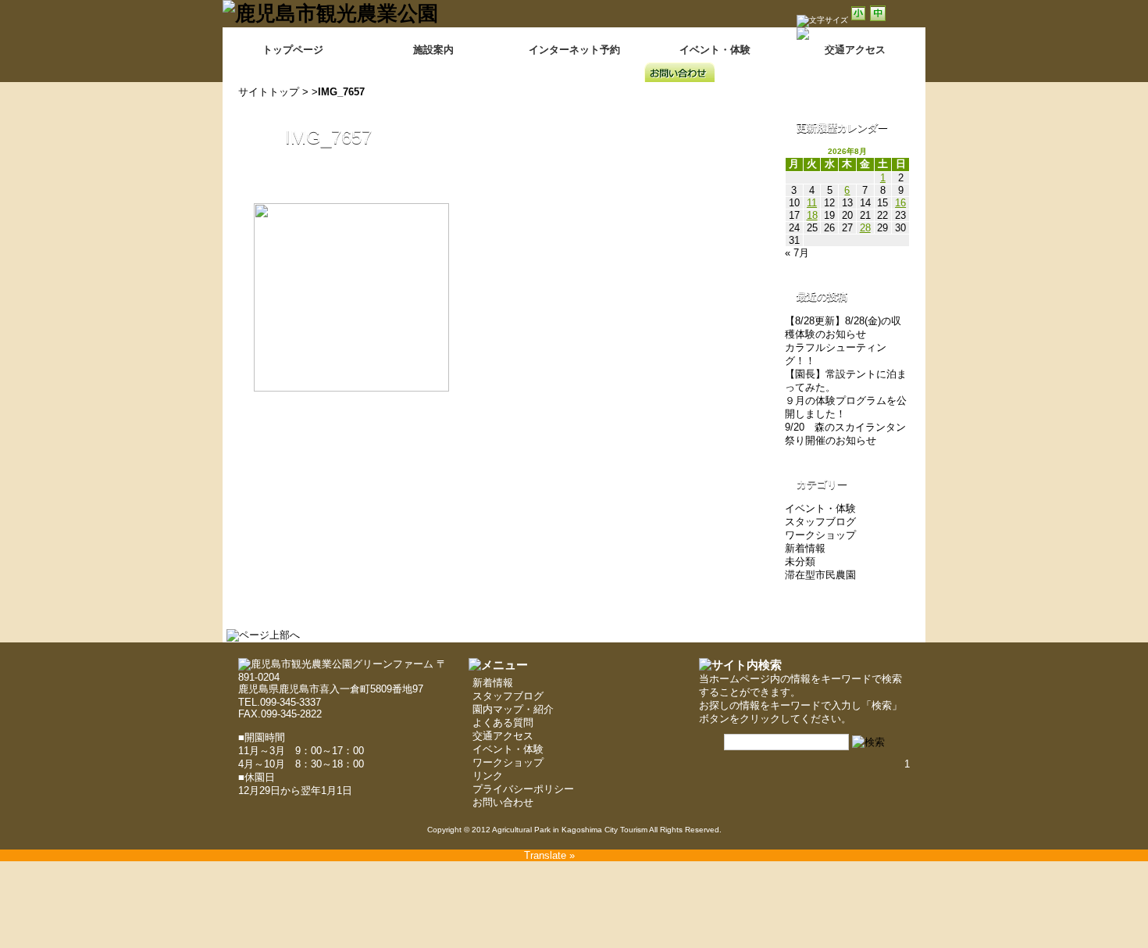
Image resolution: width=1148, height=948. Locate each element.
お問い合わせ (502, 802)
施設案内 (433, 49)
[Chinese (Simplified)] (834, 58)
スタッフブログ (820, 522)
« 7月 (797, 253)
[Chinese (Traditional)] (855, 58)
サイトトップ (268, 92)
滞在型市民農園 (820, 575)
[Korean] (916, 58)
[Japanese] (895, 58)
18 (812, 215)
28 (865, 228)
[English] (875, 58)
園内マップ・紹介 (513, 709)
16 (900, 203)
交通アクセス (502, 736)
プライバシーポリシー (523, 789)
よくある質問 (502, 722)
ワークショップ (820, 535)
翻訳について (820, 45)
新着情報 (805, 548)
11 (812, 203)
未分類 (800, 561)
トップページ (292, 49)
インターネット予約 (574, 49)
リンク (487, 776)
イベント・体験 (714, 49)
